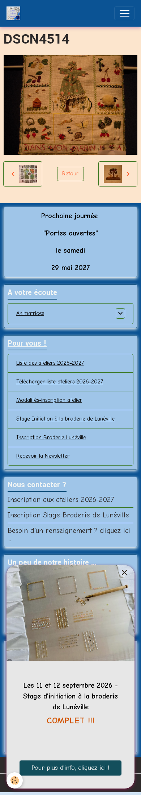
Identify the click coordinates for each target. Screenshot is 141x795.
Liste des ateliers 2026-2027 (50, 363)
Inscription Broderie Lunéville (51, 437)
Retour (70, 173)
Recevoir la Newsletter (42, 456)
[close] (124, 573)
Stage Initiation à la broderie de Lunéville (65, 419)
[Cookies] (15, 780)
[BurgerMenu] (124, 13)
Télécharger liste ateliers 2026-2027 (59, 381)
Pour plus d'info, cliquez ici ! (70, 768)
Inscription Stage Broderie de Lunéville (68, 515)
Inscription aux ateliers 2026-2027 (61, 499)
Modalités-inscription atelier (49, 400)
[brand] (15, 13)
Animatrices (30, 313)
